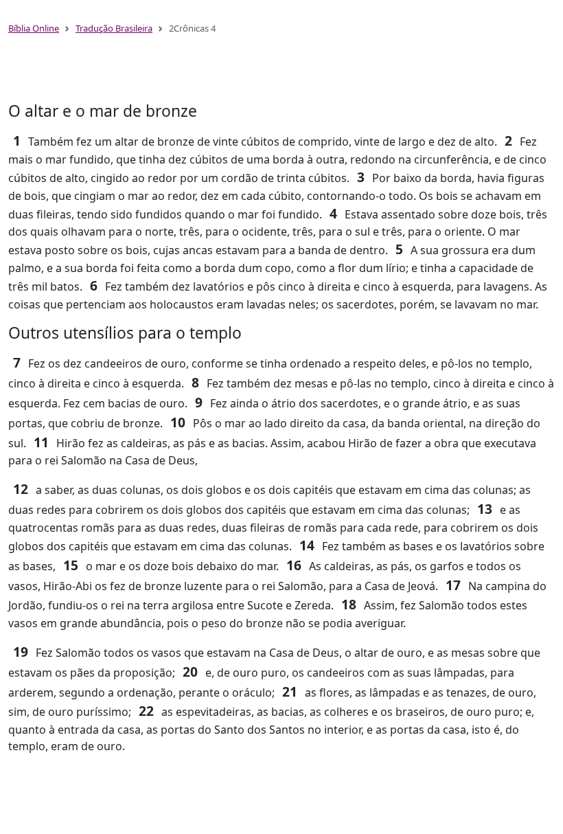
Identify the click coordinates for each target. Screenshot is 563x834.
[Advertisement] (281, 74)
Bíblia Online (33, 28)
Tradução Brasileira (114, 28)
